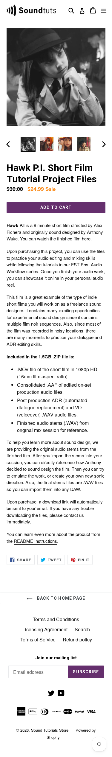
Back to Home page (60, 598)
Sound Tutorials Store (49, 730)
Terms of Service (38, 639)
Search (82, 629)
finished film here (73, 238)
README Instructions (35, 541)
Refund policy (77, 639)
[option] (28, 144)
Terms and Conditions (56, 619)
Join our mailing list (56, 657)
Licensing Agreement (44, 629)
